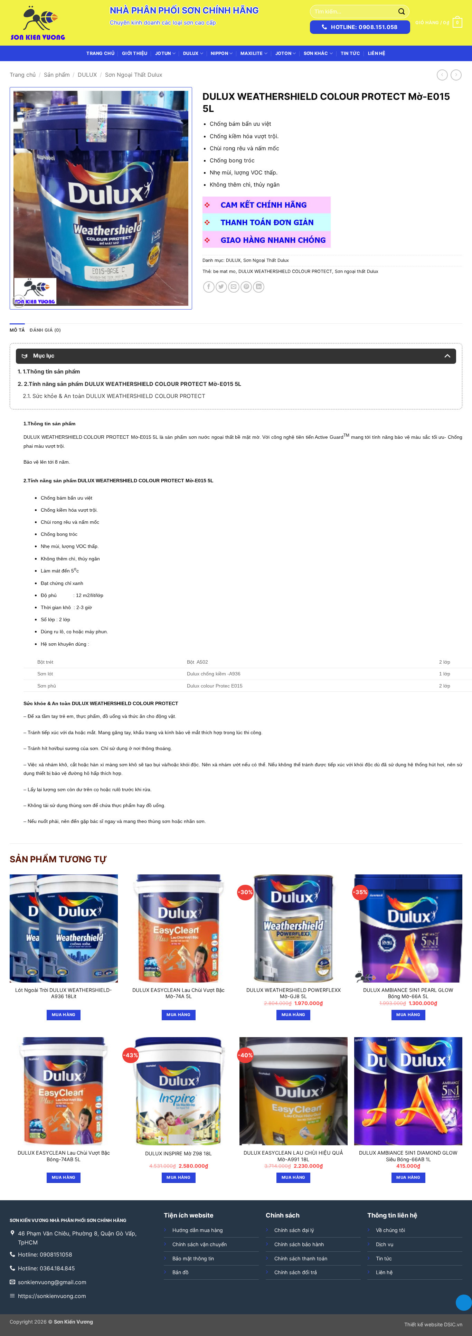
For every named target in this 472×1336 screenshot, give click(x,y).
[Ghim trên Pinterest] (246, 287)
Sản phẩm (57, 74)
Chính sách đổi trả (295, 1272)
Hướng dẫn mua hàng (197, 1230)
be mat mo (224, 271)
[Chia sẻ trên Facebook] (209, 287)
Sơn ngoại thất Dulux (356, 271)
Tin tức (350, 53)
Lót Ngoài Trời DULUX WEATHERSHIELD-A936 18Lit (63, 993)
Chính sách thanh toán (300, 1258)
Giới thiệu (135, 53)
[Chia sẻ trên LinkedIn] (258, 287)
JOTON (283, 53)
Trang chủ (100, 53)
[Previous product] (456, 74)
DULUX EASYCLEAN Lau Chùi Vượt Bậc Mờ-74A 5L (178, 993)
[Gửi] (402, 11)
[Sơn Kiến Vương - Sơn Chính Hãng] (44, 22)
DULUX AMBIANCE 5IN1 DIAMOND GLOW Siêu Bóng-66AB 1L (408, 1156)
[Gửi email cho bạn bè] (233, 287)
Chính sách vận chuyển (199, 1244)
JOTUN (163, 53)
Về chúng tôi (390, 1230)
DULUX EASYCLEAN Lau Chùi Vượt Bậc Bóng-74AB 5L (64, 1156)
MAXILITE (251, 53)
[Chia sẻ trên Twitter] (221, 287)
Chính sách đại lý (294, 1230)
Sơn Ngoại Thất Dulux (133, 74)
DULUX (190, 53)
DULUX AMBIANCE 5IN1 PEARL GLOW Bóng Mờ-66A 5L (408, 993)
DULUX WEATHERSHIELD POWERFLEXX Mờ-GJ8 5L (293, 993)
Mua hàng (64, 1014)
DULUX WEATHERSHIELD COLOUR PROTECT (285, 271)
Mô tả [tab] (17, 330)
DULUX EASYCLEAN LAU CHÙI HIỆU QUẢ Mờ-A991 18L (293, 1156)
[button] (438, 22)
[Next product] (442, 74)
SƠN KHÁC (316, 53)
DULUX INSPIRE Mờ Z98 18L (178, 1153)
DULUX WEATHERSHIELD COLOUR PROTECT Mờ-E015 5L (90, 437)
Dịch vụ (384, 1244)
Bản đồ (180, 1272)
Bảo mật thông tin (193, 1258)
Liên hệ (377, 53)
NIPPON (219, 53)
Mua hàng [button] (293, 1014)
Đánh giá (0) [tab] (45, 330)
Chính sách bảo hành (299, 1244)
